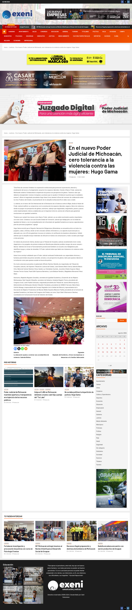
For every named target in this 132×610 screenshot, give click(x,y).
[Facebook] (15, 348)
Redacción (73, 177)
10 (98, 348)
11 (103, 348)
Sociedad (113, 31)
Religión (7, 40)
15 (120, 348)
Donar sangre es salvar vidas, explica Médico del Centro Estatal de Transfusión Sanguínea (33, 591)
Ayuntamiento (23, 31)
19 (107, 352)
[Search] (128, 36)
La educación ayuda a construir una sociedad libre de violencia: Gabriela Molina (31, 355)
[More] (25, 348)
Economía (17, 40)
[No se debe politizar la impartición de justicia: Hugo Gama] (79, 377)
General (65, 31)
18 (103, 352)
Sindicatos (41, 36)
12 (107, 348)
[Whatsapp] (22, 348)
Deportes (97, 36)
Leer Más (8, 581)
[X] (18, 348)
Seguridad (29, 36)
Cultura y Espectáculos (81, 36)
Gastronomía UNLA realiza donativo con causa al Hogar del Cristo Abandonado (33, 572)
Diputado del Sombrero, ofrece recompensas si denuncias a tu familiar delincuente (68, 355)
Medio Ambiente (63, 36)
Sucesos (107, 36)
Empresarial (28, 40)
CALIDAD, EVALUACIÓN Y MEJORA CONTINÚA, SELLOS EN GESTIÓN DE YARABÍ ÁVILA (12, 572)
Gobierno (12, 31)
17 (98, 352)
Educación (55, 31)
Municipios (8, 36)
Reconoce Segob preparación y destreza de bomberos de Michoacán (83, 27)
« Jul (110, 365)
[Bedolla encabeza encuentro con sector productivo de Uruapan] (113, 531)
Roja (104, 31)
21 (116, 352)
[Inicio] (4, 31)
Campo (122, 31)
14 (116, 348)
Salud (34, 31)
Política (96, 31)
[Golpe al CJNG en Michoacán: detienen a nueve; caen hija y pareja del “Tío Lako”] (48, 377)
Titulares (85, 31)
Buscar (99, 316)
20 (111, 352)
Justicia (51, 36)
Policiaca (19, 36)
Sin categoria (100, 448)
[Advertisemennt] (87, 14)
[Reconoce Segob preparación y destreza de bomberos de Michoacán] (82, 531)
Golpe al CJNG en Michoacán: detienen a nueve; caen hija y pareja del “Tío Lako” (48, 395)
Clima (116, 36)
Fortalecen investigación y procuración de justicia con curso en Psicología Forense (18, 549)
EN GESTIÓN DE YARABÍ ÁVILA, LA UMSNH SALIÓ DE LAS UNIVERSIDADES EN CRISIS (12, 591)
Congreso (43, 31)
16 (124, 348)
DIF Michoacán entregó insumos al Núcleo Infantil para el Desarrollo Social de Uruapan (48, 549)
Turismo (75, 31)
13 (111, 348)
